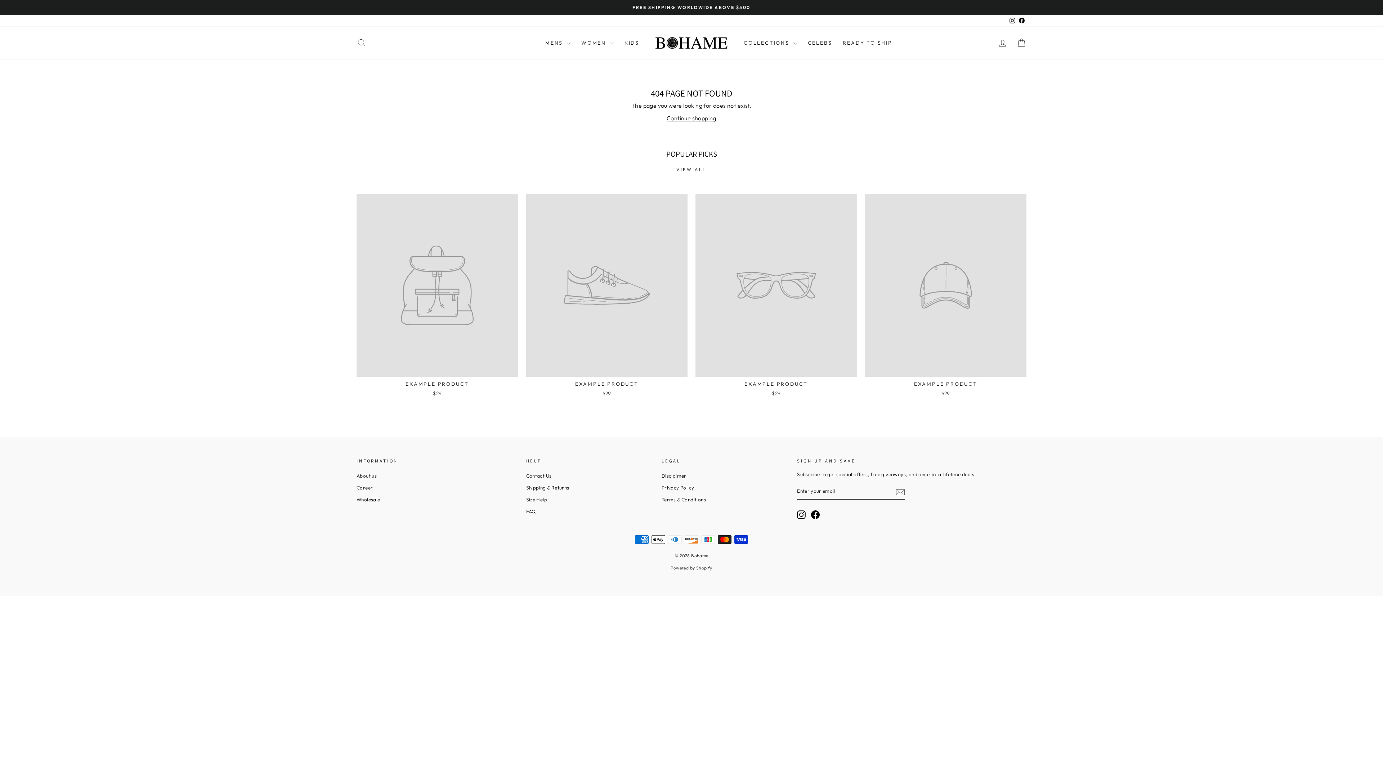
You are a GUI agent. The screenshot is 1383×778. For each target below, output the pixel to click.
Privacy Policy (678, 487)
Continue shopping (691, 118)
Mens (555, 43)
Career (365, 487)
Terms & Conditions (684, 499)
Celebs (820, 43)
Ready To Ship (867, 43)
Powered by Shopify (691, 568)
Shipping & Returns (547, 487)
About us (367, 476)
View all (691, 169)
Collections (768, 43)
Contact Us (539, 476)
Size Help (536, 499)
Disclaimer (674, 476)
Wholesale (368, 499)
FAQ (531, 511)
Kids (632, 43)
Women (594, 43)
